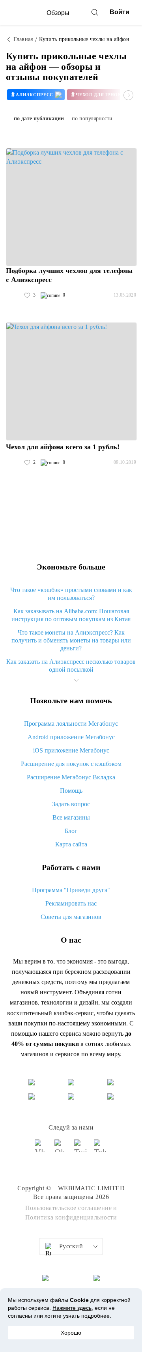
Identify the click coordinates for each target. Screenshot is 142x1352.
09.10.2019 (125, 462)
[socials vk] (41, 1149)
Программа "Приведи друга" (71, 890)
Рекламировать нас (71, 903)
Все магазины (71, 817)
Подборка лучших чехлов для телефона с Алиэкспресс (69, 275)
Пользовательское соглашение (68, 1207)
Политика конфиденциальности (71, 1217)
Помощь (71, 790)
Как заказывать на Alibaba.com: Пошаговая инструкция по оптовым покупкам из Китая (71, 615)
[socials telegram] (100, 1149)
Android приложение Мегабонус (71, 737)
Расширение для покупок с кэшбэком (71, 763)
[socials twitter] (81, 1149)
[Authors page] (14, 295)
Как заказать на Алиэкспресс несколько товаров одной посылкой (71, 665)
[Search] (95, 12)
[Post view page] (71, 207)
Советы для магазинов (71, 916)
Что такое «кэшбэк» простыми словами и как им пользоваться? (71, 593)
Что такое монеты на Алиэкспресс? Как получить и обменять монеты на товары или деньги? (71, 640)
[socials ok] (61, 1149)
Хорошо (71, 1333)
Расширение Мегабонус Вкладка (71, 777)
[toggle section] (76, 680)
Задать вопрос (71, 804)
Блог (71, 830)
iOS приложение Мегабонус (71, 750)
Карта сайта (71, 844)
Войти (119, 12)
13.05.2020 (125, 295)
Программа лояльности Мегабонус (71, 723)
